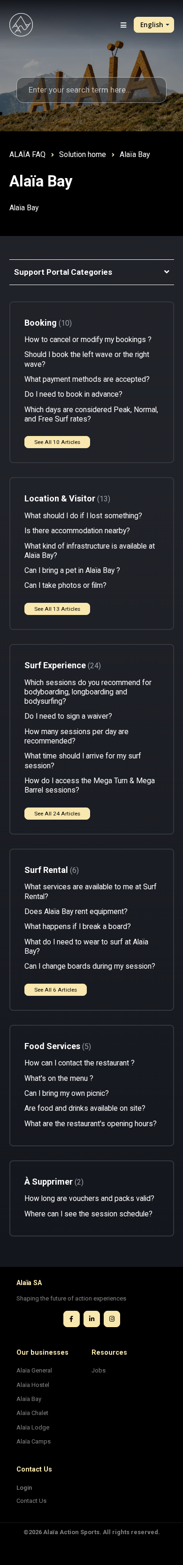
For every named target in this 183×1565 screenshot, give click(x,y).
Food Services (56, 1046)
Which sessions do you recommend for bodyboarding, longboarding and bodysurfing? (88, 692)
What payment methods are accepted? (87, 379)
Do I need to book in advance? (73, 394)
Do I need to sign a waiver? (68, 716)
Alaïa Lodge (32, 1427)
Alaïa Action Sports (71, 1532)
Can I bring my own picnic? (66, 1093)
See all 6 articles (55, 989)
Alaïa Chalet (32, 1412)
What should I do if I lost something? (83, 516)
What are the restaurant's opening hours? (90, 1124)
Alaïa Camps (33, 1441)
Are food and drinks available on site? (84, 1108)
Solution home (82, 154)
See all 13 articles (57, 609)
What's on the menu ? (58, 1078)
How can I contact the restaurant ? (79, 1063)
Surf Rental (50, 870)
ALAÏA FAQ (27, 154)
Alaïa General (34, 1370)
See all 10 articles (57, 442)
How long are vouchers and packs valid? (89, 1198)
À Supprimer (52, 1181)
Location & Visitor (66, 498)
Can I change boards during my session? (89, 966)
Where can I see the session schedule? (88, 1214)
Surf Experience (61, 665)
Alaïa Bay (28, 1398)
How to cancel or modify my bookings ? (88, 340)
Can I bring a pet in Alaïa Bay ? (72, 570)
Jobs (99, 1370)
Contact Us (31, 1500)
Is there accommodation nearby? (77, 531)
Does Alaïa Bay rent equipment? (76, 912)
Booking (46, 323)
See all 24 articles (57, 813)
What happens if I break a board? (77, 926)
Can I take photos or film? (65, 585)
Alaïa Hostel (32, 1384)
